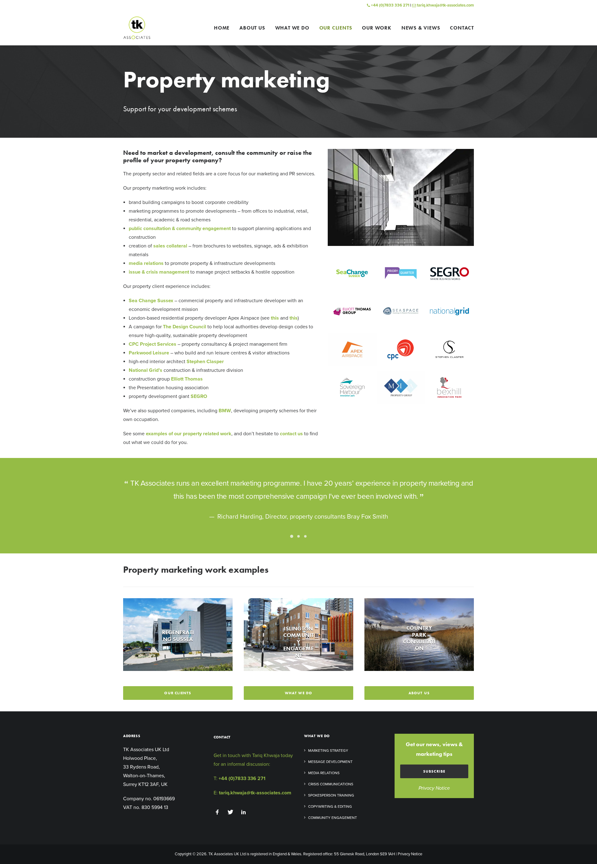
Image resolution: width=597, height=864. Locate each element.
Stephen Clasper (205, 361)
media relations (146, 263)
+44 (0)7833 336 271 (389, 5)
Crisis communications (330, 784)
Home (221, 28)
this (275, 318)
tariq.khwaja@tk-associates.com (445, 5)
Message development (330, 762)
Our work (376, 28)
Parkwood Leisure (149, 353)
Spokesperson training (331, 795)
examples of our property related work (188, 434)
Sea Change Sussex (151, 301)
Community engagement (332, 817)
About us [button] (419, 693)
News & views (420, 28)
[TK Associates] (136, 27)
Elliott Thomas (187, 379)
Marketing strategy (328, 750)
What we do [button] (298, 693)
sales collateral (170, 246)
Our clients (335, 28)
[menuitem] (224, 28)
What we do (292, 28)
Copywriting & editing (330, 806)
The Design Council (184, 327)
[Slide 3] (305, 536)
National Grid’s (145, 370)
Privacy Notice (434, 788)
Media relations (324, 773)
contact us (291, 434)
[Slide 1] (291, 536)
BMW (225, 411)
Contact (462, 28)
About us (252, 28)
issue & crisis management (159, 272)
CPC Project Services (152, 344)
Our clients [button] (177, 693)
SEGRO (199, 396)
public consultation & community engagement (180, 228)
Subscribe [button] (434, 771)
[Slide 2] (298, 536)
